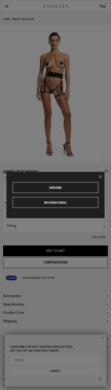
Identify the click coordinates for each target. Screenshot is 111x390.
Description (12, 296)
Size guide (98, 237)
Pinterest (9, 375)
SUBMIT (55, 370)
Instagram (10, 365)
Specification (13, 304)
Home (6, 19)
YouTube (8, 379)
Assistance (12, 347)
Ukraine (55, 188)
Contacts (10, 355)
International (55, 203)
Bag (103, 6)
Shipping (10, 321)
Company (10, 339)
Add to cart (55, 251)
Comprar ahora (56, 262)
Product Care (13, 313)
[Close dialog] (103, 338)
